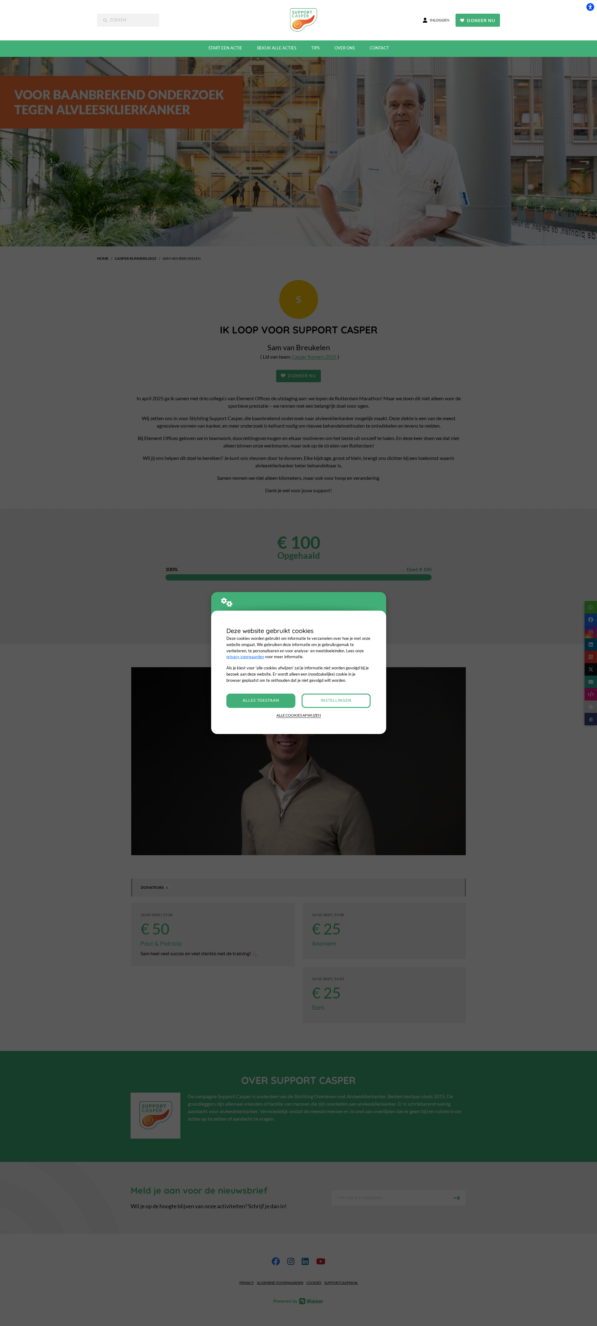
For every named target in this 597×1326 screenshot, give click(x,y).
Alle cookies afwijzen (298, 715)
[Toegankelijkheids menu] (590, 7)
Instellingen (336, 700)
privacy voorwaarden (245, 656)
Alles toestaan (261, 700)
